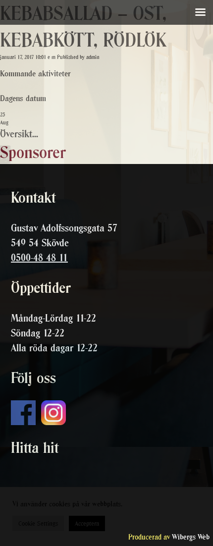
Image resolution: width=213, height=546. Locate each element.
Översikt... (19, 134)
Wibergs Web (191, 537)
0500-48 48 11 (39, 258)
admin (93, 57)
